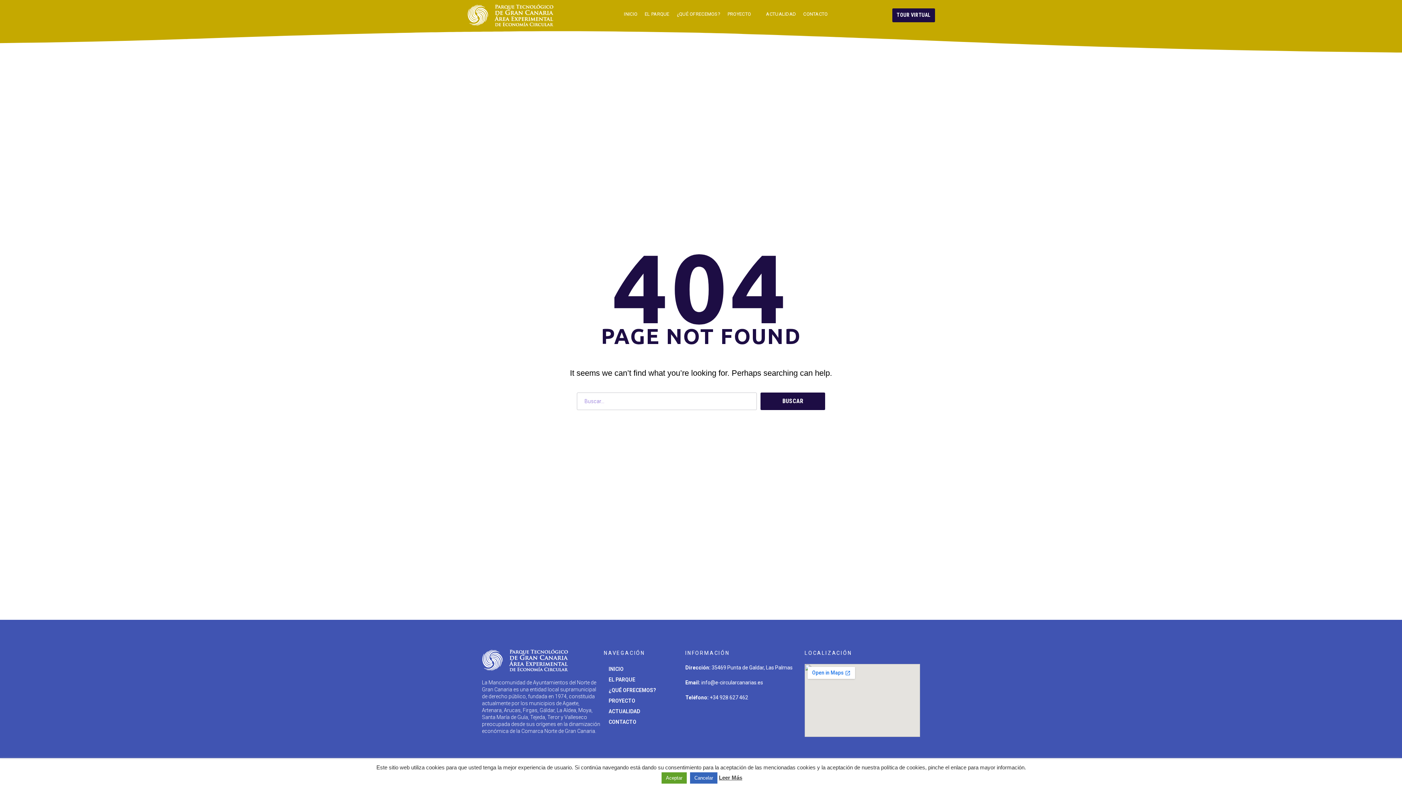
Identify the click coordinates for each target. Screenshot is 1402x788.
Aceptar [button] (674, 778)
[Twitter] (694, 719)
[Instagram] (717, 719)
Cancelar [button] (703, 778)
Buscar (793, 401)
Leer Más (730, 778)
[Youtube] (763, 719)
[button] (913, 15)
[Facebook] (740, 719)
